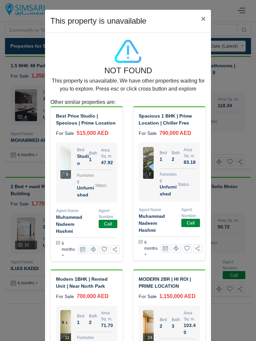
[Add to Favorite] (104, 249)
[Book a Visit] (82, 249)
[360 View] (93, 249)
